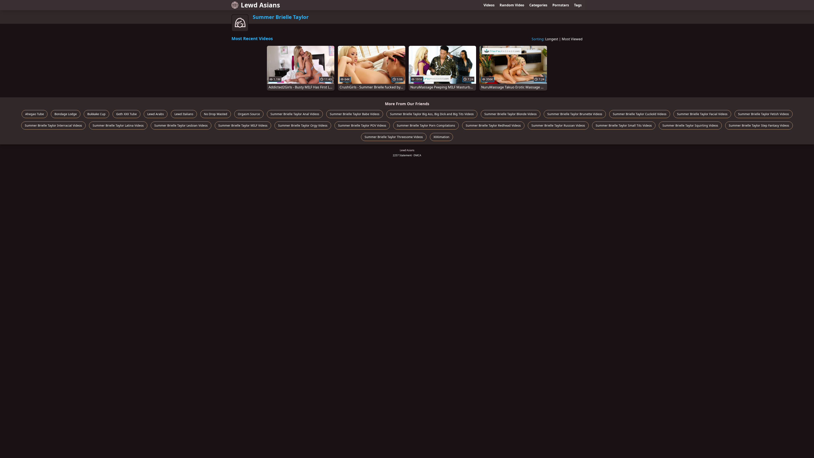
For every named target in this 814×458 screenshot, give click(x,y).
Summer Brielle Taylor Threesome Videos (394, 137)
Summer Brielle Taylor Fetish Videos (763, 114)
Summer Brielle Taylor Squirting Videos (690, 125)
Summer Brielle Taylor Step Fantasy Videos (759, 125)
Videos (489, 5)
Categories (538, 5)
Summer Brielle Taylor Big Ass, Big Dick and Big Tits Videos (432, 114)
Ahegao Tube (34, 114)
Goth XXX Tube (126, 114)
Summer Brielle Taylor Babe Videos (354, 114)
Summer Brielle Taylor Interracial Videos (53, 125)
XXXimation (441, 137)
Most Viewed (572, 39)
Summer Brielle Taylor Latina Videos (118, 125)
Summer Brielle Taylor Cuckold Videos (639, 114)
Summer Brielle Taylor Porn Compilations (426, 125)
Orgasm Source (249, 114)
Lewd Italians (183, 114)
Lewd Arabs (155, 114)
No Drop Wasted (215, 114)
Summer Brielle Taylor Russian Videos (558, 125)
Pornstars (560, 5)
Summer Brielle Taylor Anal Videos (294, 114)
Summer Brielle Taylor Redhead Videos (493, 125)
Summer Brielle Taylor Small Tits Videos (624, 125)
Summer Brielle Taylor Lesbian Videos (181, 125)
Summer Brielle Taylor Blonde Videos (510, 114)
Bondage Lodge (65, 114)
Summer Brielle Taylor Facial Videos (702, 114)
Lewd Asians (260, 5)
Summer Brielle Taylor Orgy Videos (303, 125)
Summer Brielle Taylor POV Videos (362, 125)
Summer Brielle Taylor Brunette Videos (574, 114)
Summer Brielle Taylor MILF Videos (243, 125)
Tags (578, 5)
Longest (551, 39)
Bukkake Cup (96, 114)
